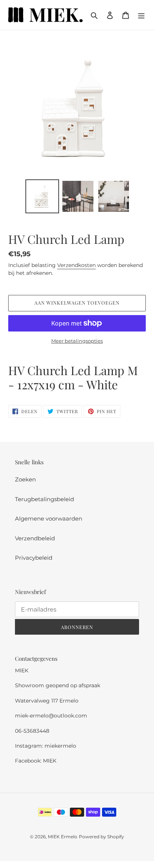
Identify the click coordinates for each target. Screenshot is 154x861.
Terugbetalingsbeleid (44, 499)
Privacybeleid (33, 557)
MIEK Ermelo (62, 836)
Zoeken (25, 479)
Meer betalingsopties (77, 341)
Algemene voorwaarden (48, 518)
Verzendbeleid (35, 538)
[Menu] (141, 15)
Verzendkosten (76, 265)
